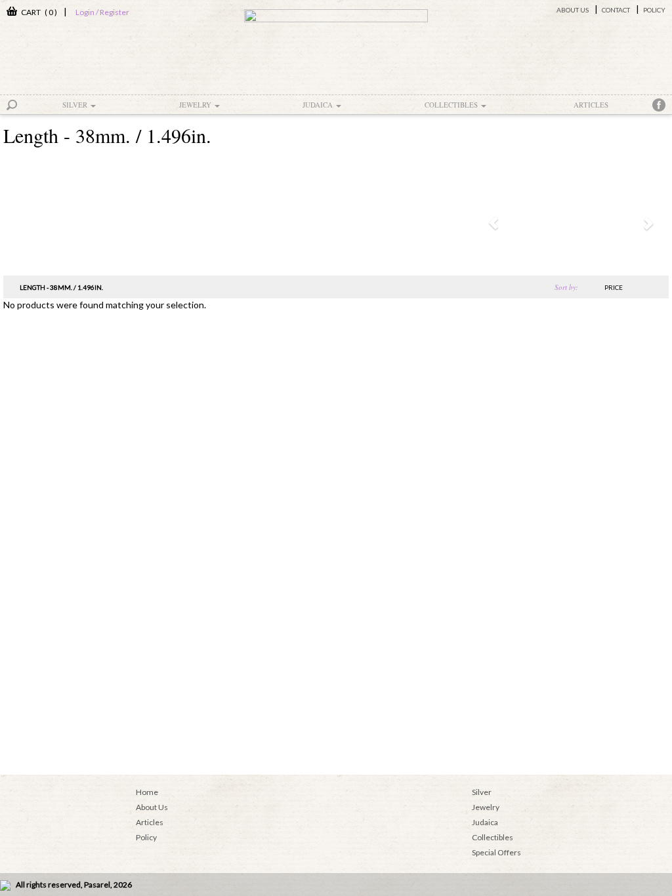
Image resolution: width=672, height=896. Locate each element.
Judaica (319, 105)
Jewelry (196, 105)
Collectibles (452, 105)
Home (147, 792)
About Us (572, 10)
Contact (616, 10)
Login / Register (102, 12)
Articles (591, 105)
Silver (75, 105)
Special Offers (496, 852)
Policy (654, 10)
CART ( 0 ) (37, 12)
